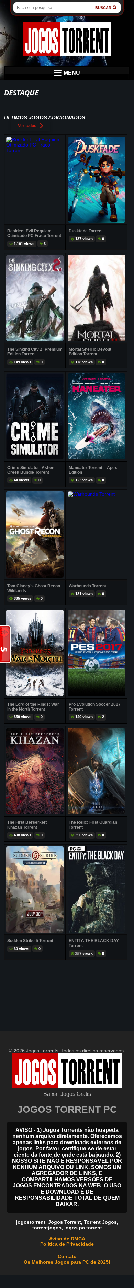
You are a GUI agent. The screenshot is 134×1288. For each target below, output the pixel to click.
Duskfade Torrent (86, 231)
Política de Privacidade (67, 1244)
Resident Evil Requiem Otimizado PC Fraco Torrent (34, 233)
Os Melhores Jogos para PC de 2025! (67, 1262)
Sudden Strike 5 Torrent (30, 940)
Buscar (103, 7)
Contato (67, 1256)
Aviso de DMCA (67, 1238)
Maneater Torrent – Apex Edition (93, 470)
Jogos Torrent (64, 1222)
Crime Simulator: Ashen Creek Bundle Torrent (30, 470)
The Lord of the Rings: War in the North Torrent (33, 707)
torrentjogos (47, 1227)
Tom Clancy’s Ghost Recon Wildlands (33, 588)
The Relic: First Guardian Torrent (93, 825)
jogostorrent (30, 1222)
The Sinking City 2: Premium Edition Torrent (35, 351)
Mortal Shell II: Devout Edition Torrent (90, 351)
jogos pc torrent (83, 1227)
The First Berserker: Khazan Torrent (27, 825)
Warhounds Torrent (87, 586)
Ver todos (27, 125)
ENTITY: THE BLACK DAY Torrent (94, 943)
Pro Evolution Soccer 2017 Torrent (95, 707)
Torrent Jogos (100, 1222)
